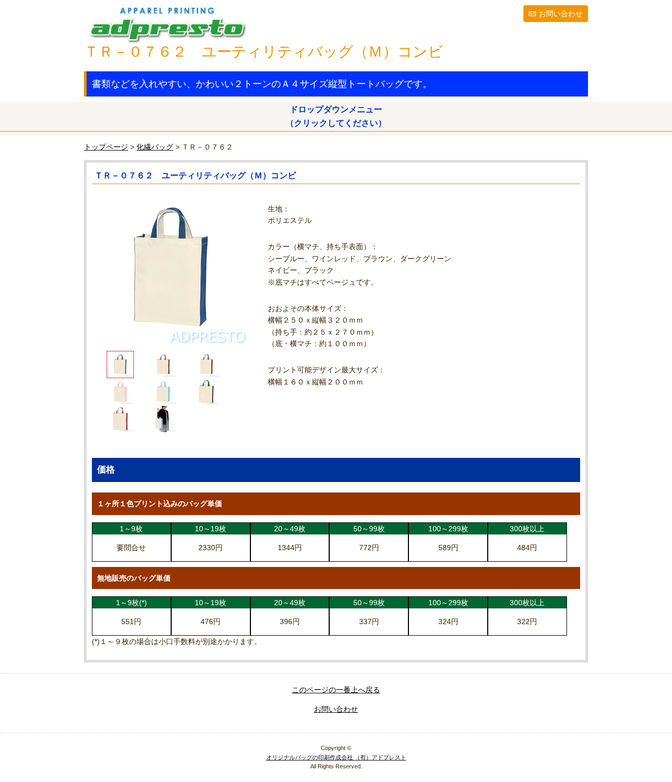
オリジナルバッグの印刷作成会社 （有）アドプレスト (336, 757)
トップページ (106, 147)
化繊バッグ (154, 147)
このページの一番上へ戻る (336, 689)
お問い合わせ (561, 13)
